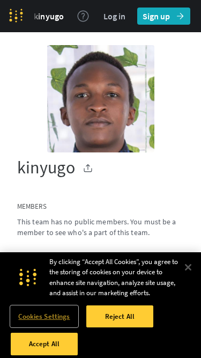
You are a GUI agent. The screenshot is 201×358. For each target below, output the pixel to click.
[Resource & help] (83, 16)
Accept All (44, 343)
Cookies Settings (44, 316)
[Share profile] (87, 168)
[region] (100, 305)
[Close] (188, 267)
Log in (114, 16)
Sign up (156, 16)
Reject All (120, 316)
